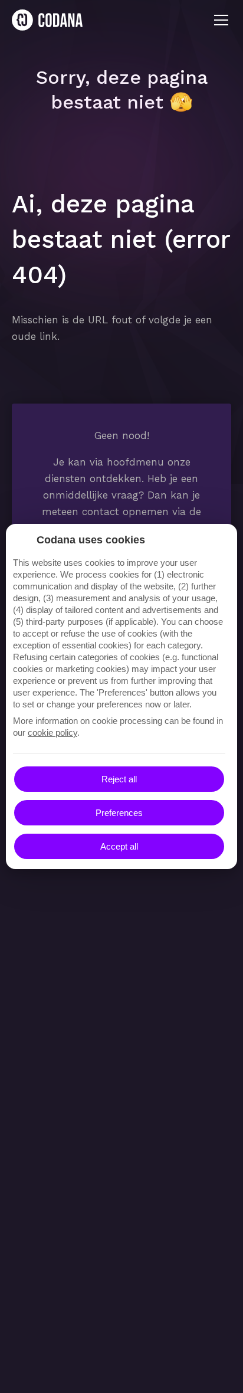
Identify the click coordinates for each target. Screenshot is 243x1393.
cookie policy (52, 732)
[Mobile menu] (221, 20)
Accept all (119, 846)
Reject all (119, 779)
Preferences (119, 813)
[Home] (47, 20)
